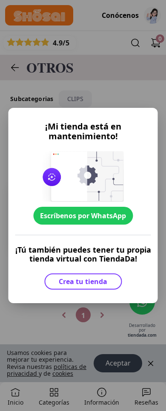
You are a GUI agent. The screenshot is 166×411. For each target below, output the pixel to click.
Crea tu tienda (83, 281)
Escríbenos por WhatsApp (83, 215)
